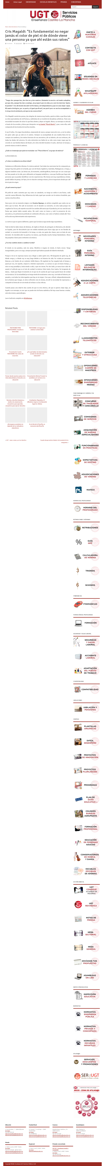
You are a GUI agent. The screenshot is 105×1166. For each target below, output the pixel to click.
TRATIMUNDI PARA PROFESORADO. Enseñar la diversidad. (15, 330)
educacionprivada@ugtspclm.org (14, 1135)
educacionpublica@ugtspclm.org (14, 1134)
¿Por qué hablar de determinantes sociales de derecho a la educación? (37, 354)
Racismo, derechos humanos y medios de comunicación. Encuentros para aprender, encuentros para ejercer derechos (15, 403)
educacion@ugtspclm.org (36, 1151)
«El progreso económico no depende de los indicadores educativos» (15, 426)
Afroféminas (28, 298)
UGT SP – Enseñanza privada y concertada (60, 1149)
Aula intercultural (29, 43)
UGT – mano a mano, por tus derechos (16, 440)
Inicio (7, 2)
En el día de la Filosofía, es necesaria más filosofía (37, 425)
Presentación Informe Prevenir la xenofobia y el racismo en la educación (37, 378)
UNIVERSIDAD (31, 2)
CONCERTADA (76, 2)
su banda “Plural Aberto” (47, 124)
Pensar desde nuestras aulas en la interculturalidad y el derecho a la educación (15, 378)
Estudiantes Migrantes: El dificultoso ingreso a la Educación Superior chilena (37, 402)
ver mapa (7, 1131)
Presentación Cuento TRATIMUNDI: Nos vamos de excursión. (15, 354)
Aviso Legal (18, 2)
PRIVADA (64, 2)
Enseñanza (9, 43)
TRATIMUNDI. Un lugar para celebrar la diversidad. (37, 329)
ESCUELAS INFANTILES (48, 2)
